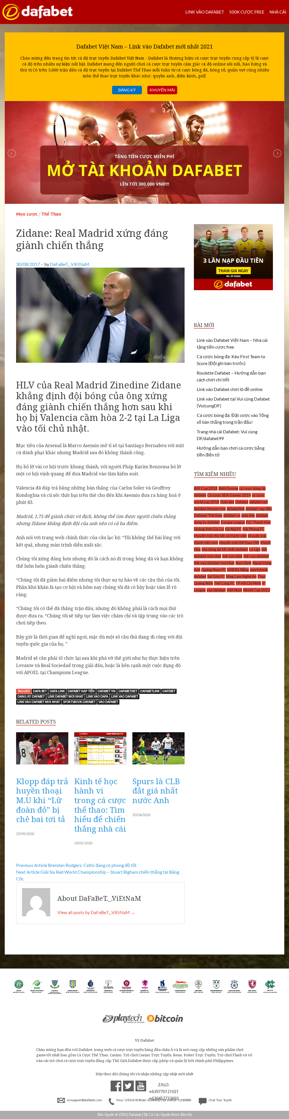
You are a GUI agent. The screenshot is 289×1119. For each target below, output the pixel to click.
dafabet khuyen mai (210, 508)
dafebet (169, 691)
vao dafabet (108, 702)
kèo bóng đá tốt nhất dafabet (225, 549)
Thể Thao (51, 214)
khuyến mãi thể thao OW (239, 542)
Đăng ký (127, 90)
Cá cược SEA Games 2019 (229, 495)
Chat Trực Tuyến (220, 1100)
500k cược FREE (246, 11)
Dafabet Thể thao (208, 515)
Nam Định (243, 563)
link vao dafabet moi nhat (38, 702)
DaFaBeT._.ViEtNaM (69, 264)
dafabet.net (128, 691)
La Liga (254, 549)
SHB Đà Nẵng (238, 569)
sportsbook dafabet (79, 702)
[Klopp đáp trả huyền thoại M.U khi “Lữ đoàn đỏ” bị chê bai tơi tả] (42, 766)
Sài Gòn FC (216, 576)
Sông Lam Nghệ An (241, 576)
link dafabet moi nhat (65, 696)
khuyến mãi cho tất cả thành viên (220, 536)
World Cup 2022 (256, 590)
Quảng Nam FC (213, 569)
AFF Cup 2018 (206, 488)
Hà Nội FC (233, 529)
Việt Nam (234, 590)
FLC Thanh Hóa (258, 522)
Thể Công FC (224, 583)
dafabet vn (106, 691)
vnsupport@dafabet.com (84, 1100)
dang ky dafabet (31, 696)
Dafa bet (40, 691)
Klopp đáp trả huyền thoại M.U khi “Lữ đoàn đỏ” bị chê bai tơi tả (42, 800)
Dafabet (241, 502)
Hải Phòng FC (253, 529)
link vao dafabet (124, 696)
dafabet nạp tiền (81, 691)
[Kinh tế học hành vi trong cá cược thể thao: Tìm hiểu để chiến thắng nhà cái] (100, 766)
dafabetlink (149, 691)
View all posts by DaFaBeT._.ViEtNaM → (96, 912)
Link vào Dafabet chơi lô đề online (229, 389)
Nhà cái (278, 11)
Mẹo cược (27, 214)
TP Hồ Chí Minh (248, 583)
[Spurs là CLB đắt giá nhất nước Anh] (158, 766)
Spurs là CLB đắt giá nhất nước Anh (156, 790)
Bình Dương (228, 488)
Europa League (233, 522)
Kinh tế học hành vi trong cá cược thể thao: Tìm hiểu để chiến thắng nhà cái (100, 805)
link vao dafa (97, 696)
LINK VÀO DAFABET (204, 11)
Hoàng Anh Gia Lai (209, 529)
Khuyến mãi (162, 90)
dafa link (57, 691)
